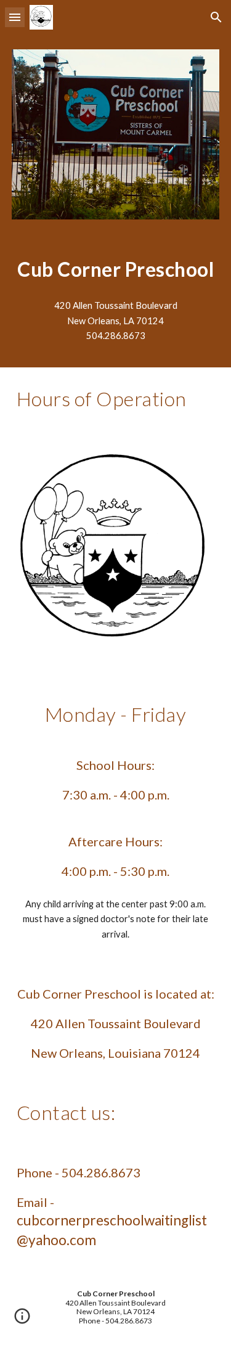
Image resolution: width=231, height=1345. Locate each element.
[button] (15, 17)
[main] (116, 269)
